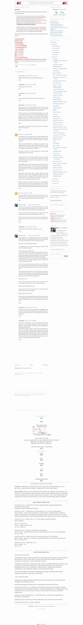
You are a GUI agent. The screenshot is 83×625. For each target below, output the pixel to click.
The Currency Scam (54, 23)
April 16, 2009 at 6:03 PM (30, 226)
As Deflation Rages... (57, 155)
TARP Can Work (56, 97)
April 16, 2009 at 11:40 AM (31, 75)
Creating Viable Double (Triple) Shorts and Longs (60, 92)
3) (63, 26)
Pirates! (54, 141)
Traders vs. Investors (57, 85)
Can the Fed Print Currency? (56, 24)
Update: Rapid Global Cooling (60, 101)
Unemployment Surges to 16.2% (60, 172)
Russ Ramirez (22, 75)
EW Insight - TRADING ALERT (60, 68)
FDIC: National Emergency (59, 103)
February (55, 181)
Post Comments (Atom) (26, 368)
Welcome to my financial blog (41, 483)
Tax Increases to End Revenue (59, 135)
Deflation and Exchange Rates (57, 31)
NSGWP (17, 10)
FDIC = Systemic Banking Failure (60, 75)
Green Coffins (56, 116)
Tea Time (55, 114)
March (54, 179)
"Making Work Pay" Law (58, 174)
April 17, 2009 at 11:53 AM (30, 307)
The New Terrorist (57, 112)
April (54, 59)
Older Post (45, 365)
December (55, 46)
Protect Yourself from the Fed (56, 35)
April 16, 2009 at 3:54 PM (30, 105)
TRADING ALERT (57, 66)
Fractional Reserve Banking (56, 32)
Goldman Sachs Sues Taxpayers (60, 127)
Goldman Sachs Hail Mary (59, 132)
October (55, 50)
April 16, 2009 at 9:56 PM (34, 235)
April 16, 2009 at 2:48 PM (30, 93)
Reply (20, 80)
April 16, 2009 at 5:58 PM (34, 204)
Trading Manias (56, 105)
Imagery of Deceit (57, 165)
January (55, 183)
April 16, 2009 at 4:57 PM (26, 193)
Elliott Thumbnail (57, 73)
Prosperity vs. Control (58, 95)
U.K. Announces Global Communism (58, 158)
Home (31, 365)
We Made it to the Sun (58, 125)
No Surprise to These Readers (59, 81)
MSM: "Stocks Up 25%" (58, 120)
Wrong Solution (56, 153)
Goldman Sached (56, 118)
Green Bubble (56, 143)
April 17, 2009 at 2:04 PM (30, 320)
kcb (19, 134)
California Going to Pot (58, 122)
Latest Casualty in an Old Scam (60, 163)
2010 (53, 42)
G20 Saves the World (57, 167)
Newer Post (17, 365)
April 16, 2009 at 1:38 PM (30, 84)
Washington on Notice (58, 64)
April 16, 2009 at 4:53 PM (26, 134)
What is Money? (54, 21)
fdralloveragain (22, 204)
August (55, 54)
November (55, 48)
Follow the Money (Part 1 (56, 26)
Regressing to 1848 (57, 170)
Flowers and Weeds (57, 161)
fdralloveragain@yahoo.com (45, 606)
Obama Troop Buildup (58, 137)
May (54, 56)
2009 (53, 44)
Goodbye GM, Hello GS (58, 89)
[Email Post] (16, 66)
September (55, 52)
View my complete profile (57, 249)
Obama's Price (56, 71)
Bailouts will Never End (55, 34)
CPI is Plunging (56, 145)
